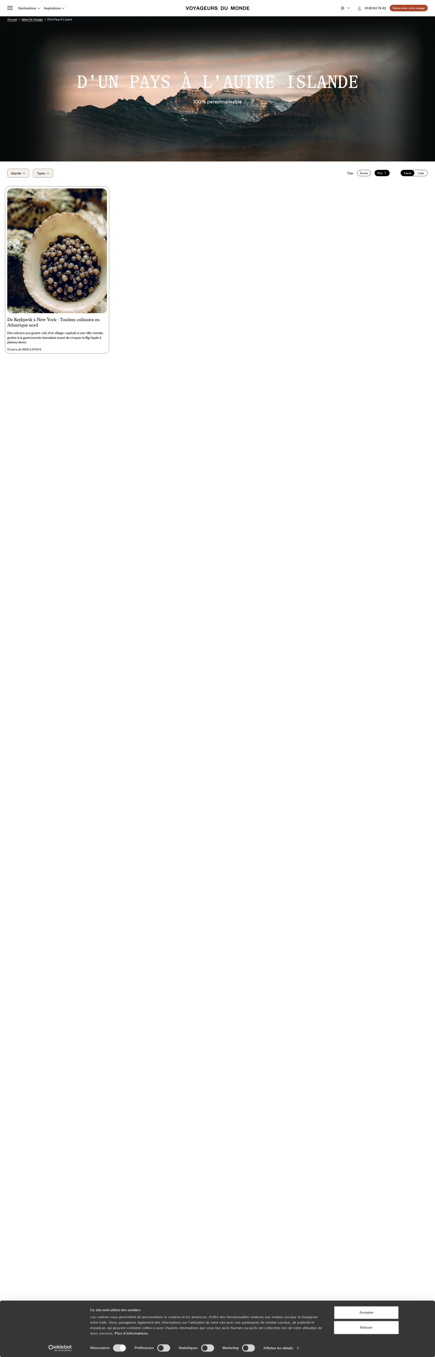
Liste (421, 173)
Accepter (366, 1312)
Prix (380, 173)
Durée (364, 173)
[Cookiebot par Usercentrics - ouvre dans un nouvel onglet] (60, 1348)
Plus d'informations (131, 1333)
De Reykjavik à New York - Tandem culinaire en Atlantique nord (53, 322)
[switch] (163, 1348)
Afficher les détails (278, 1348)
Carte (407, 173)
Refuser (366, 1327)
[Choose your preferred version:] (345, 8)
